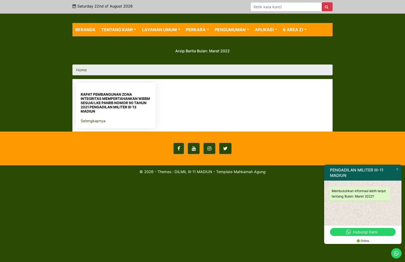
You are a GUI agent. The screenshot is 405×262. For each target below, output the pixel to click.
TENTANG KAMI (117, 29)
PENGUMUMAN (230, 29)
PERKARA (196, 29)
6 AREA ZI (293, 29)
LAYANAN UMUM (159, 29)
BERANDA (85, 29)
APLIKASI (264, 29)
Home (81, 70)
